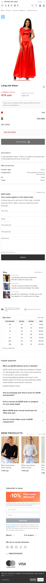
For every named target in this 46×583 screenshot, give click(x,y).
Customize (5, 580)
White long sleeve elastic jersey (28, 466)
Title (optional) (5, 232)
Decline (33, 580)
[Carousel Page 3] (24, 78)
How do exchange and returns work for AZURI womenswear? (22, 394)
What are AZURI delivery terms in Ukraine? (20, 366)
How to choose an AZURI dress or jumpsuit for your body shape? (20, 403)
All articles (39, 272)
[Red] (2, 112)
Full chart (40, 318)
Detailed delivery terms (11, 386)
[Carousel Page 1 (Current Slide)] (19, 78)
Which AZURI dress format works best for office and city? (20, 411)
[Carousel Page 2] (22, 78)
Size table (41, 119)
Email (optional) (6, 225)
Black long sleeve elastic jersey (7, 466)
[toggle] (41, 2)
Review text (5, 238)
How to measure (9, 348)
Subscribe (23, 520)
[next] (41, 434)
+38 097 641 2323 (11, 2)
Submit (23, 257)
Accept (40, 580)
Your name (4, 211)
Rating (3, 219)
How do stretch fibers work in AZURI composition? (18, 420)
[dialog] (23, 577)
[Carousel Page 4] (26, 78)
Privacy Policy (10, 527)
